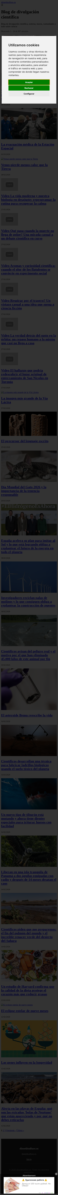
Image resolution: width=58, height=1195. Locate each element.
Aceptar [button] (29, 82)
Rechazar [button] (29, 88)
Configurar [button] (29, 94)
